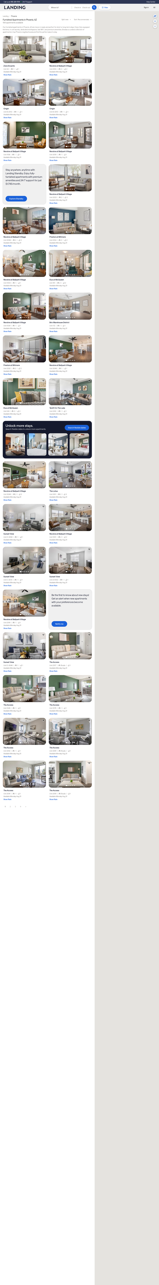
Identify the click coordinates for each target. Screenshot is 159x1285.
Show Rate (7, 75)
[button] (82, 7)
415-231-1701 (15, 2)
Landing (5, 16)
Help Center (150, 2)
